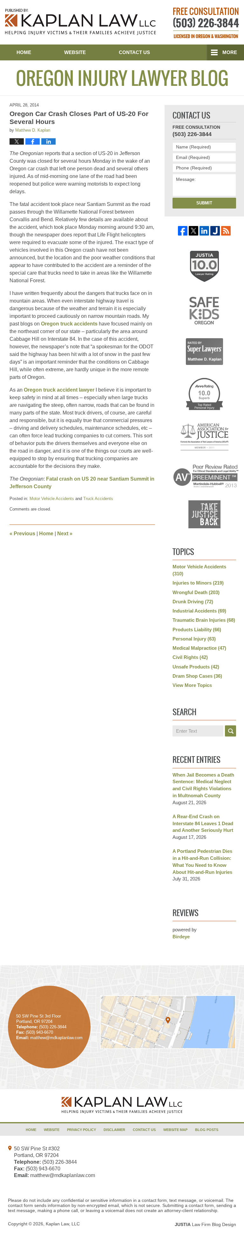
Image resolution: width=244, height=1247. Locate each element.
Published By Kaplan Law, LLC (206, 23)
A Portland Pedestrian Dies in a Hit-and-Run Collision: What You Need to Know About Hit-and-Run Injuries (202, 861)
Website (75, 52)
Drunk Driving (193, 601)
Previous (22, 533)
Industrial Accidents (199, 610)
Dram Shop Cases (197, 676)
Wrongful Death (196, 592)
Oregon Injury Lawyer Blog (80, 22)
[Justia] (215, 231)
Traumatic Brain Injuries (204, 620)
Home (24, 52)
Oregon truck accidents (69, 323)
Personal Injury (194, 638)
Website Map (175, 1130)
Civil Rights (190, 657)
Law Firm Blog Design (205, 1224)
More (229, 52)
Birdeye (181, 936)
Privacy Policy (81, 1130)
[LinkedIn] (204, 231)
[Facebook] (182, 231)
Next (64, 533)
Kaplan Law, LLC (63, 1223)
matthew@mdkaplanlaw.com (62, 1175)
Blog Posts (206, 1130)
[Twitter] (193, 231)
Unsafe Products (196, 666)
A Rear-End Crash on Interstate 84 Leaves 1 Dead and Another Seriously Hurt (203, 823)
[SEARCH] (230, 731)
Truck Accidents (98, 498)
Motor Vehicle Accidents (52, 498)
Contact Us (134, 52)
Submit (204, 203)
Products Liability (197, 629)
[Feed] (226, 231)
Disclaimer (114, 1130)
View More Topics (192, 685)
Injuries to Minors (198, 583)
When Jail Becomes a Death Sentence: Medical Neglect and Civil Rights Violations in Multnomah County (203, 785)
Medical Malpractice (199, 648)
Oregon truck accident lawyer (59, 390)
